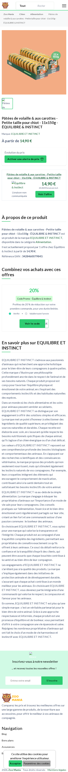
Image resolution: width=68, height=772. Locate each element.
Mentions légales (57, 769)
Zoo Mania (8, 14)
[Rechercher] (49, 5)
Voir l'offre (45, 194)
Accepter (15, 763)
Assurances (8, 746)
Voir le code (32, 323)
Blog (4, 733)
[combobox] (41, 5)
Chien (22, 14)
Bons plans (8, 740)
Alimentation (36, 14)
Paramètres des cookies (37, 763)
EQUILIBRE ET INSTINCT (25, 133)
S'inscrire (52, 680)
